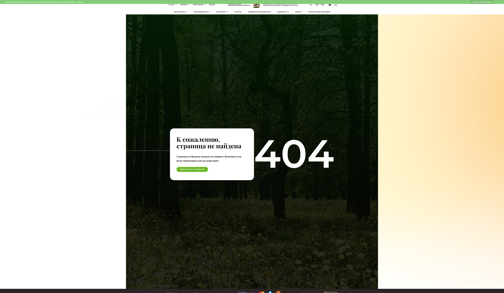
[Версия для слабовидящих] (317, 4)
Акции (183, 5)
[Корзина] (329, 4)
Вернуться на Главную (192, 169)
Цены (212, 5)
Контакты (198, 5)
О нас (171, 5)
